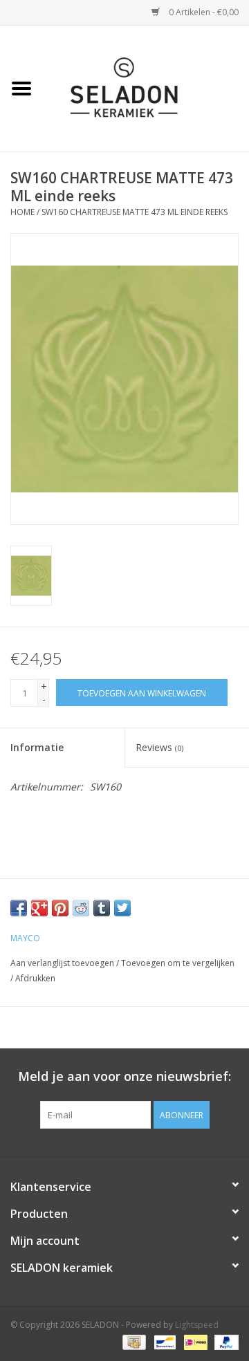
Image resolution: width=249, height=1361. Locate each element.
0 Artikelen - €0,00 (203, 12)
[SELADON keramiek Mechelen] (146, 87)
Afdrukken (35, 978)
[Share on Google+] (39, 908)
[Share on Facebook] (18, 908)
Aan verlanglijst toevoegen (62, 963)
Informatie (37, 747)
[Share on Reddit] (81, 908)
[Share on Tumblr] (101, 908)
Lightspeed (197, 1325)
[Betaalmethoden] (133, 1342)
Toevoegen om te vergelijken (177, 963)
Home (22, 212)
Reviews (159, 747)
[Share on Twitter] (122, 908)
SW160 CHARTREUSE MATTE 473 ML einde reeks (135, 212)
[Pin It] (60, 908)
